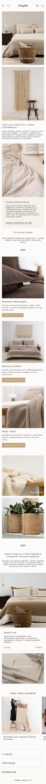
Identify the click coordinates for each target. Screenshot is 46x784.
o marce (7, 754)
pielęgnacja (9, 771)
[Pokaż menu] (3, 6)
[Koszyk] (42, 6)
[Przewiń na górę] (23, 250)
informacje (8, 762)
